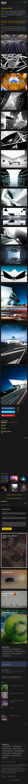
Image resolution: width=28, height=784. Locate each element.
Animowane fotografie (16, 755)
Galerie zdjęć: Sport (6, 655)
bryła (9, 21)
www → (2, 432)
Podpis (5, 511)
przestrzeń (22, 22)
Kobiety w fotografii (7, 753)
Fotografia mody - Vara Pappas (17, 693)
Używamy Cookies (11, 776)
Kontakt (12, 708)
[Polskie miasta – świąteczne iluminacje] (4, 487)
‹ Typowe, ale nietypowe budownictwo (14, 494)
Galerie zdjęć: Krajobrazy (20, 651)
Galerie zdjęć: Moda (7, 649)
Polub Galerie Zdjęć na (8, 664)
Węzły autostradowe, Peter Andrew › (14, 498)
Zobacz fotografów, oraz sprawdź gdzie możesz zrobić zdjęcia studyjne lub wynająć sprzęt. (13, 671)
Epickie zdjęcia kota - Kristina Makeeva (17, 701)
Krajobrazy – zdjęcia (17, 748)
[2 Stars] (2, 422)
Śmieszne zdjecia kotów (8, 750)
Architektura (3, 428)
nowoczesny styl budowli (13, 22)
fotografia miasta (15, 21)
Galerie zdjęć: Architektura (8, 651)
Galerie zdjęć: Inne (6, 653)
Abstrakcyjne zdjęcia (16, 753)
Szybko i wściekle (14, 715)
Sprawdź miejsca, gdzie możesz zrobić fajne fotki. (12, 677)
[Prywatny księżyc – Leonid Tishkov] (23, 479)
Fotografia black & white (19, 750)
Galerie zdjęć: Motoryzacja (17, 653)
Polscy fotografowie (7, 746)
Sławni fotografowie (17, 746)
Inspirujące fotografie (7, 748)
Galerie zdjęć (3, 761)
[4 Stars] (4, 422)
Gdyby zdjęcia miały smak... (17, 685)
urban (2, 24)
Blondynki (5, 757)
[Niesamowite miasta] (14, 479)
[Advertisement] (11, 447)
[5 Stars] (5, 422)
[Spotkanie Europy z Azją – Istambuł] (14, 487)
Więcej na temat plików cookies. (11, 772)
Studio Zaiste (17, 780)
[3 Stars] (3, 422)
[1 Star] (1, 422)
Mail (8, 516)
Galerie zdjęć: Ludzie (16, 649)
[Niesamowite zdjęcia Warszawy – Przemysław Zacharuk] (4, 479)
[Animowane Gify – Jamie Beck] (23, 487)
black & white (4, 21)
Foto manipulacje (6, 755)
